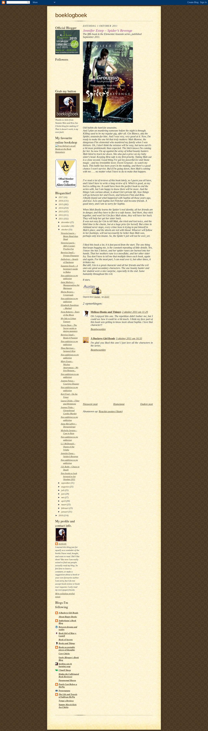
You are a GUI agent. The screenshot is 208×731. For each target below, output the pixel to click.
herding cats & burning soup (65, 665)
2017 (61, 197)
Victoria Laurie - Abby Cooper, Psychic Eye (68, 245)
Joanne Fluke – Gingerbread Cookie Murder (69, 410)
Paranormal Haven (67, 680)
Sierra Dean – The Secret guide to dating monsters (69, 328)
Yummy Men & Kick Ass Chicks (68, 705)
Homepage (119, 404)
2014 (61, 208)
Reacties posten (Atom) (111, 411)
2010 (61, 515)
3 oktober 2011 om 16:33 (129, 338)
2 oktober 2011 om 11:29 (135, 312)
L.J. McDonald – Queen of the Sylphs (68, 446)
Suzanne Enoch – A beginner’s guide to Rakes (69, 269)
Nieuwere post (90, 404)
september (66, 483)
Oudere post (146, 404)
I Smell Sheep (65, 670)
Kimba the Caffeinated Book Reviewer (69, 675)
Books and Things (67, 643)
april (63, 501)
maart (64, 504)
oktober (65, 229)
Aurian (62, 544)
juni (63, 494)
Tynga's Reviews (66, 700)
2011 (61, 218)
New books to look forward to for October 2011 (69, 476)
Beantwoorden (98, 329)
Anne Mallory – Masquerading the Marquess (70, 285)
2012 (61, 215)
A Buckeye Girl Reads (68, 613)
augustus (65, 486)
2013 (61, 211)
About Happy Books (68, 616)
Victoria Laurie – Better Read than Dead (69, 236)
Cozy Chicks (64, 653)
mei (63, 497)
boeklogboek (71, 15)
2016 (61, 201)
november (65, 226)
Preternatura (64, 690)
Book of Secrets (66, 639)
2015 (61, 204)
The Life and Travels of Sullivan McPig (68, 695)
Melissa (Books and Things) (106, 312)
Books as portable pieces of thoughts (67, 648)
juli (63, 490)
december (65, 222)
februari (65, 508)
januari (64, 511)
